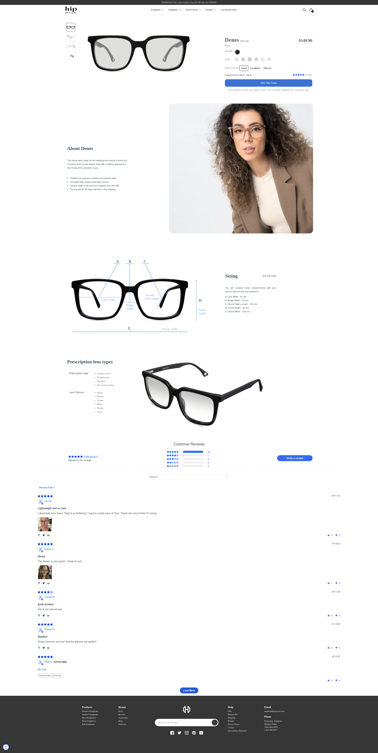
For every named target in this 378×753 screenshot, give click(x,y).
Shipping (231, 718)
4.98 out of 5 (91, 456)
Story (120, 711)
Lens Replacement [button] (228, 9)
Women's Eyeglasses (90, 711)
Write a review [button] (295, 458)
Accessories (123, 718)
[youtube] (201, 732)
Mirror (268, 68)
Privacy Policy (233, 724)
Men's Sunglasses (89, 721)
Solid (244, 68)
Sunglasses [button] (173, 9)
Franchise (122, 724)
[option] (138, 49)
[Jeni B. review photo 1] (45, 524)
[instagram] (187, 732)
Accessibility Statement (237, 731)
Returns (231, 721)
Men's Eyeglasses (89, 718)
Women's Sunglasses (90, 714)
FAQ (229, 711)
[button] (299, 75)
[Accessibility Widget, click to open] (6, 747)
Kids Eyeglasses (88, 724)
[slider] (45, 496)
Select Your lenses (268, 83)
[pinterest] (194, 732)
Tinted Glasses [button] (192, 9)
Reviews (121, 714)
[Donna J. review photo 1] (45, 572)
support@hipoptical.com (274, 711)
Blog (120, 721)
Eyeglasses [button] (156, 9)
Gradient (255, 68)
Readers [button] (209, 9)
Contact (231, 727)
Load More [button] (189, 690)
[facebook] (172, 732)
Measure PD (232, 714)
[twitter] (179, 732)
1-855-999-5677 (270, 730)
